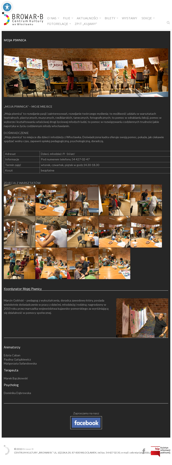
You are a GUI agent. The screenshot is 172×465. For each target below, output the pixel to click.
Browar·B (28, 449)
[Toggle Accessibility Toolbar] (7, 7)
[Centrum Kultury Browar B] (22, 14)
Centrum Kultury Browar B (143, 451)
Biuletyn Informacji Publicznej (160, 451)
